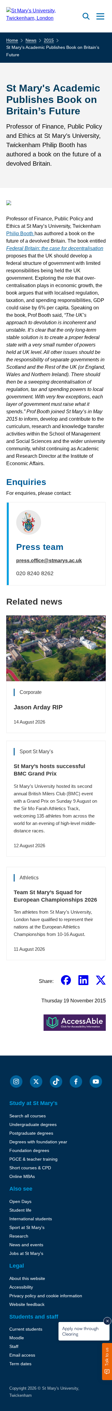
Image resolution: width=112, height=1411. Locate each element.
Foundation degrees (29, 1150)
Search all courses (27, 1115)
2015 (49, 40)
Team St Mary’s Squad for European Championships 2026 (55, 896)
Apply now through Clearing (80, 1331)
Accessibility (21, 1287)
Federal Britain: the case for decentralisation (54, 248)
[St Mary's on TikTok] (56, 1081)
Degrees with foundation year (38, 1141)
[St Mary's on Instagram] (16, 1081)
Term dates (20, 1363)
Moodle (16, 1337)
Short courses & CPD (30, 1167)
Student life (20, 1210)
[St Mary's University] (43, 16)
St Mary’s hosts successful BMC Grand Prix (49, 770)
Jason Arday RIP (38, 707)
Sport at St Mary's (26, 1227)
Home (12, 40)
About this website (27, 1278)
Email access (22, 1355)
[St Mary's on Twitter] (36, 1081)
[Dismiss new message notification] (107, 1321)
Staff (13, 1346)
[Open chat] (107, 1361)
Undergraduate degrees (33, 1124)
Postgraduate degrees (31, 1133)
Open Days (20, 1201)
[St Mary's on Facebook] (76, 1081)
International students (30, 1218)
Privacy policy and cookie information (45, 1295)
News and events (26, 1244)
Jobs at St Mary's (26, 1253)
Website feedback (26, 1304)
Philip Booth (20, 233)
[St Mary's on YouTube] (96, 1081)
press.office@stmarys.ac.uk (49, 560)
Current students (25, 1329)
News (31, 40)
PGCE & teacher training (33, 1159)
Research (18, 1236)
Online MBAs (22, 1176)
